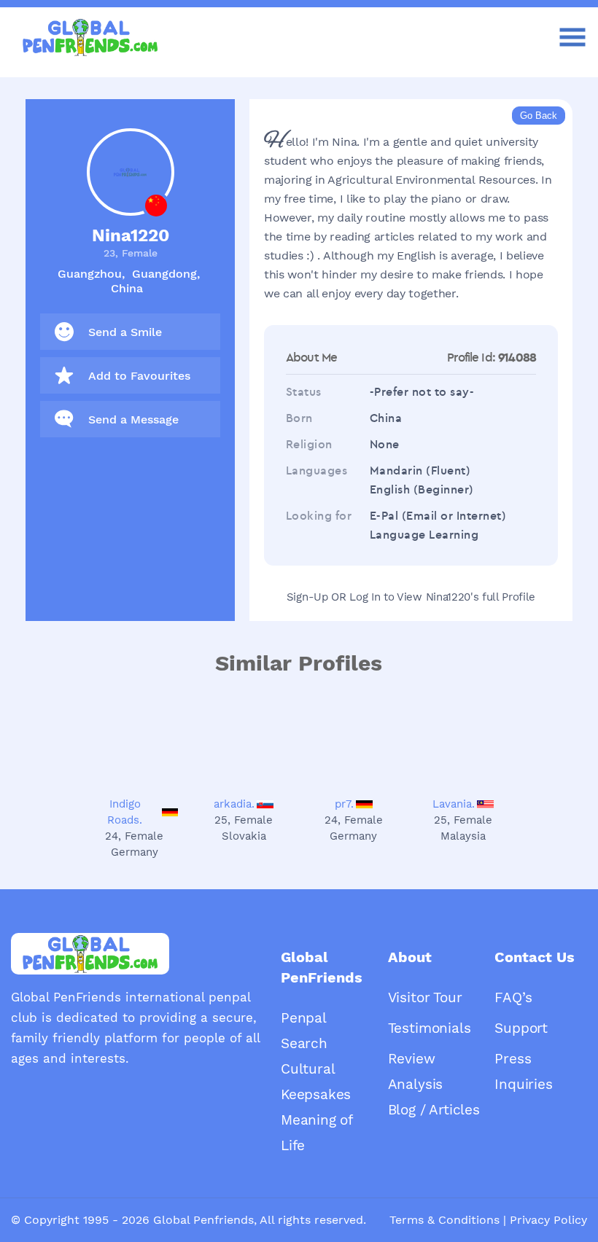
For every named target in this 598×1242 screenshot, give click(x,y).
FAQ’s (513, 997)
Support (521, 1028)
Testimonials (429, 1028)
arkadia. (234, 804)
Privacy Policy (548, 1220)
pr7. (344, 804)
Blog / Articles (434, 1109)
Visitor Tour (425, 997)
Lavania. (453, 804)
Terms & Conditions (444, 1220)
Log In (364, 597)
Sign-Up (307, 597)
